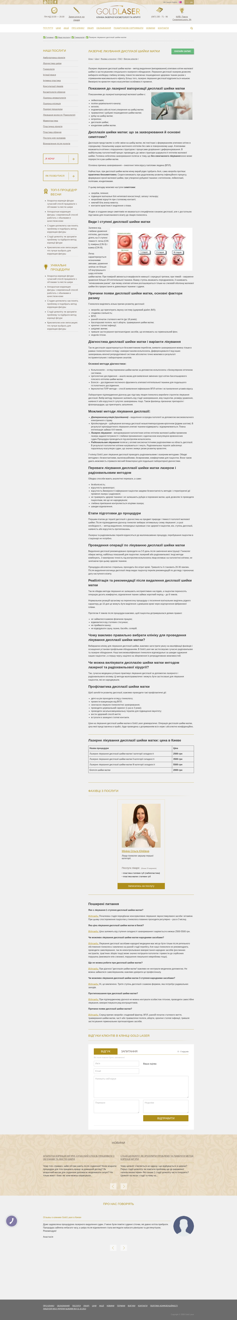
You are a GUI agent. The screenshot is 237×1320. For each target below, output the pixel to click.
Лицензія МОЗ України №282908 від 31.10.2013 (64, 1309)
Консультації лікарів (53, 86)
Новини (150, 28)
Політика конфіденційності (164, 1306)
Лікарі (90, 28)
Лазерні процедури (53, 109)
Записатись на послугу (141, 886)
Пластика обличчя (52, 132)
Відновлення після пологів (56, 143)
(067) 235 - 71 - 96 (159, 16)
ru (187, 2)
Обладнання (103, 28)
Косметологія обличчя (54, 92)
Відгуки (131, 1306)
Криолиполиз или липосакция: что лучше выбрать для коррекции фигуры (62, 250)
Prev (113, 1186)
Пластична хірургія (52, 126)
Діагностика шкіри (52, 63)
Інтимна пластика (52, 80)
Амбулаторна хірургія (54, 57)
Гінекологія (49, 69)
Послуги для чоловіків (54, 138)
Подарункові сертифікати (128, 28)
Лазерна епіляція (52, 103)
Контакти (163, 28)
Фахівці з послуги (108, 59)
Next (124, 1186)
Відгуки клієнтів (130, 59)
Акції (66, 28)
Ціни (58, 28)
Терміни (121, 1306)
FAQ (120, 59)
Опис (90, 59)
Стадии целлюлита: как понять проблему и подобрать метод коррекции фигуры (62, 228)
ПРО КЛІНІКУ (78, 28)
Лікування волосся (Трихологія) (59, 115)
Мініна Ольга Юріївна (135, 851)
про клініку (48, 1306)
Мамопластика (50, 121)
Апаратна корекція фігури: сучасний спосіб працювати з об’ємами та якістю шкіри (62, 204)
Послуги (48, 28)
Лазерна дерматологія (54, 98)
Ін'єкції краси (49, 75)
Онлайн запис (182, 51)
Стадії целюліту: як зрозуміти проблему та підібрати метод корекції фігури (62, 239)
